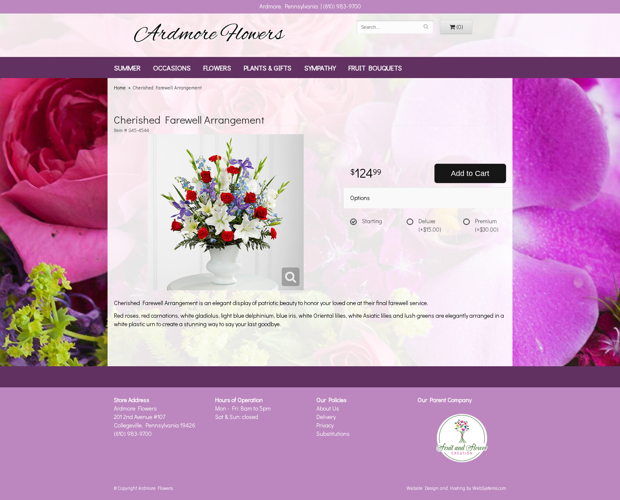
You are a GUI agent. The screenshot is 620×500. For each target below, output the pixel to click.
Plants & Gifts (267, 67)
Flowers (217, 67)
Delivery (326, 417)
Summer (127, 67)
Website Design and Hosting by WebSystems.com (456, 488)
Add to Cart (470, 173)
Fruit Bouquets (375, 67)
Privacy (325, 425)
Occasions (172, 67)
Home (120, 87)
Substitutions (333, 434)
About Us (327, 408)
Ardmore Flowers (208, 35)
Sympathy (320, 67)
